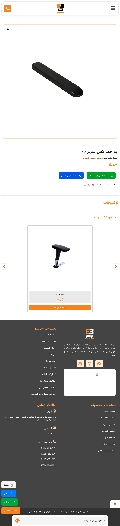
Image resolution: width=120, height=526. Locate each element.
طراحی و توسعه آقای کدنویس (39, 511)
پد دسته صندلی (97, 158)
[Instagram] (89, 363)
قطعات (86, 158)
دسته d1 (60, 294)
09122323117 (91, 185)
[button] (113, 8)
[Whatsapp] (99, 363)
